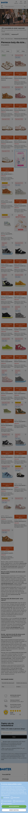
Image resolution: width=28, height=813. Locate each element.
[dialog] (14, 406)
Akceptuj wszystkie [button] (14, 806)
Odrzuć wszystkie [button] (14, 810)
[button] (14, 804)
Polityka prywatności (5, 795)
